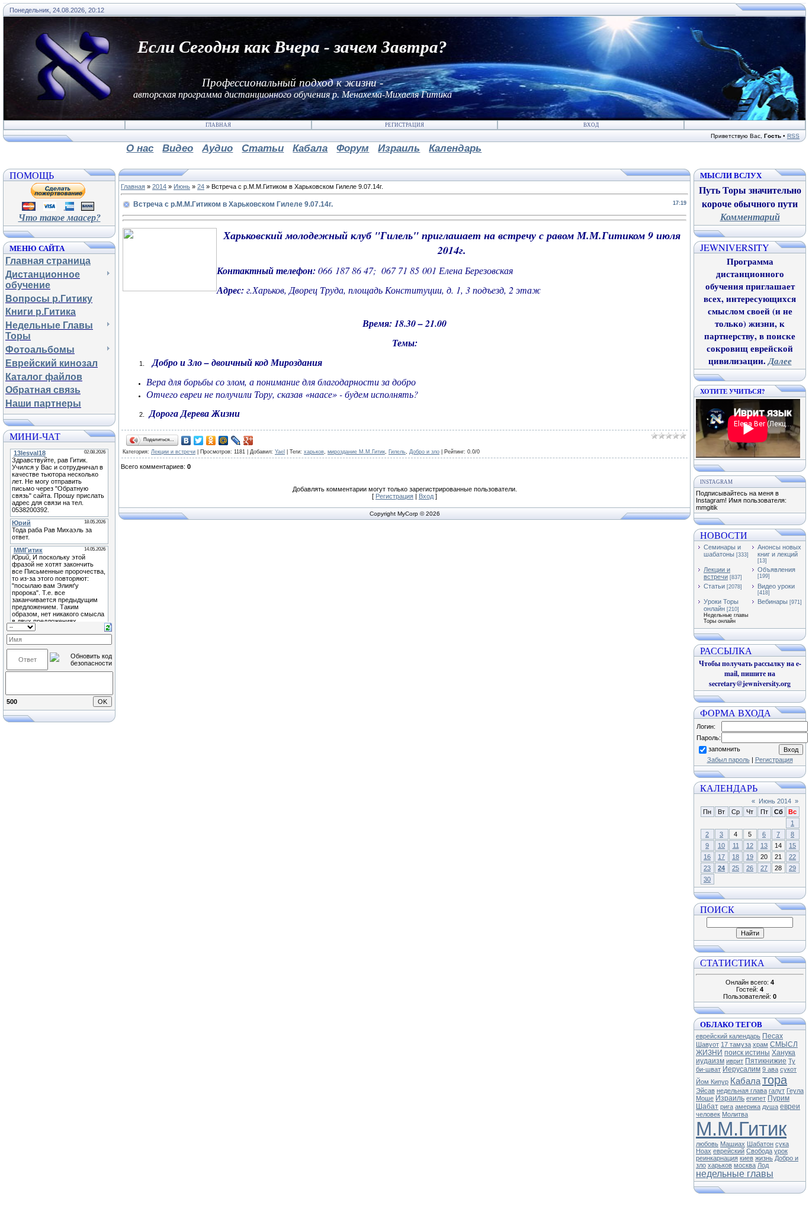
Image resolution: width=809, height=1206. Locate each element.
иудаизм (710, 1061)
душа (770, 1106)
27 (764, 867)
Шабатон (760, 1143)
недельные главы (734, 1174)
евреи (790, 1106)
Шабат (707, 1106)
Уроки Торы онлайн (721, 605)
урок (781, 1150)
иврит (734, 1061)
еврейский (728, 1150)
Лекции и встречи (173, 452)
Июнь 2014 (775, 801)
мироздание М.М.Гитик (356, 452)
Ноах (703, 1150)
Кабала (745, 1081)
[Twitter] (198, 440)
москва (745, 1165)
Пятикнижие (765, 1061)
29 (792, 867)
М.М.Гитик (741, 1129)
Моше (705, 1098)
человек (708, 1114)
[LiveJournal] (236, 440)
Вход (591, 125)
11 (736, 845)
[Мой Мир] (223, 440)
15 (792, 845)
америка (747, 1106)
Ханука (783, 1053)
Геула (795, 1090)
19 (749, 856)
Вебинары (772, 601)
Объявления (776, 569)
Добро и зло (424, 452)
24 (200, 186)
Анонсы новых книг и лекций (779, 550)
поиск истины (747, 1053)
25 (735, 867)
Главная (218, 125)
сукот (788, 1069)
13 (764, 845)
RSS (793, 136)
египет (756, 1098)
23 (707, 867)
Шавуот (707, 1044)
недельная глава (742, 1090)
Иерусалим (741, 1069)
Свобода (759, 1150)
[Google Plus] (248, 440)
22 (792, 856)
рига (726, 1106)
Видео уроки (776, 586)
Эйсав (705, 1090)
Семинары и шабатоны (722, 550)
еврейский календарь (728, 1036)
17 (721, 856)
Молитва (735, 1114)
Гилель (397, 452)
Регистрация (404, 125)
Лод (763, 1165)
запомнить (724, 748)
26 (749, 867)
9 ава (770, 1069)
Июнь (182, 186)
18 (735, 856)
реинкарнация (717, 1158)
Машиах (732, 1143)
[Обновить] (108, 626)
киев (746, 1158)
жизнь (764, 1158)
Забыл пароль (728, 759)
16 (707, 856)
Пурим (778, 1098)
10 (721, 845)
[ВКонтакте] (186, 440)
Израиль (729, 1098)
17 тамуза (736, 1044)
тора (774, 1079)
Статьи (714, 586)
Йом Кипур (712, 1081)
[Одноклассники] (211, 440)
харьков (314, 452)
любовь (707, 1143)
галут (777, 1090)
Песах (772, 1036)
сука (782, 1143)
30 (707, 879)
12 (749, 845)
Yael (280, 452)
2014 (159, 186)
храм (760, 1044)
